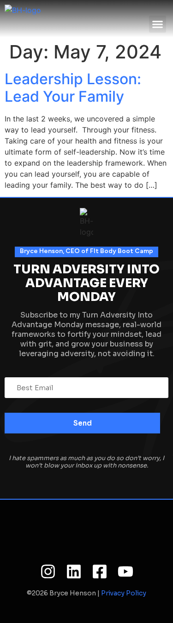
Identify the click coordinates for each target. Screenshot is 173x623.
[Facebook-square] (99, 571)
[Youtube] (125, 571)
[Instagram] (48, 571)
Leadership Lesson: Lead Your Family (73, 87)
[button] (158, 24)
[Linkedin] (74, 571)
